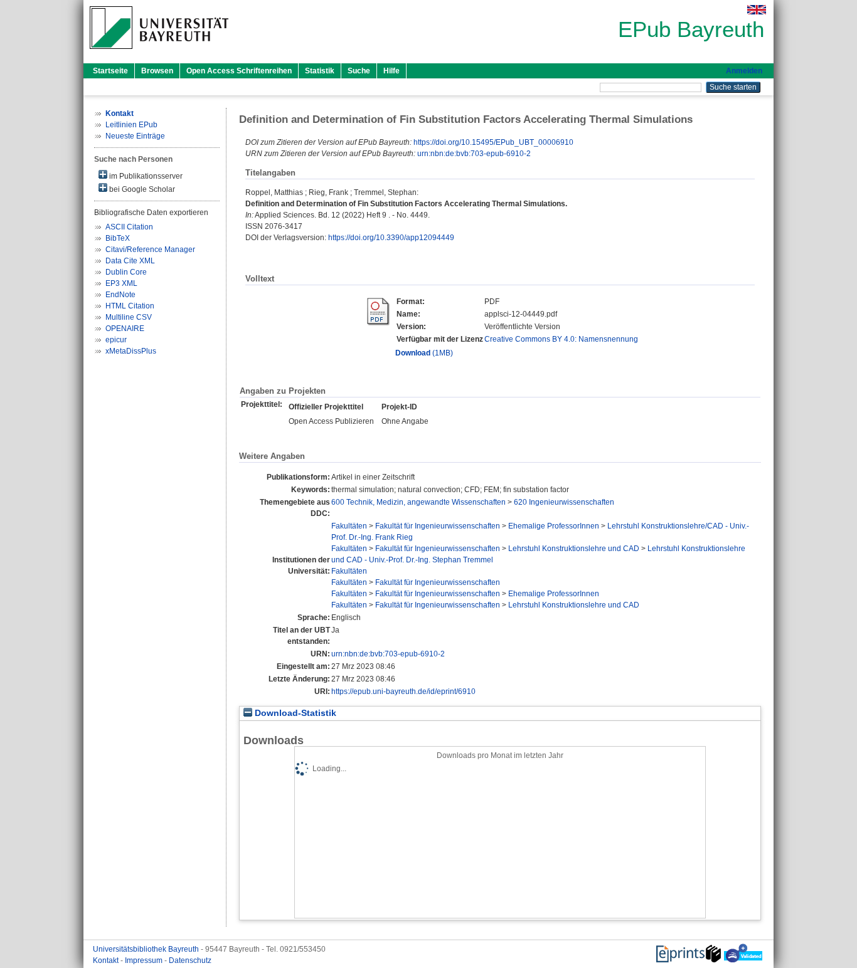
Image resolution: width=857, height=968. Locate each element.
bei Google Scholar (141, 189)
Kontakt (106, 960)
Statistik (319, 70)
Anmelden (744, 70)
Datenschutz (190, 960)
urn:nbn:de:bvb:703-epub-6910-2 (474, 153)
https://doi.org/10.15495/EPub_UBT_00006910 (493, 142)
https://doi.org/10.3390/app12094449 (391, 237)
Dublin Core (126, 272)
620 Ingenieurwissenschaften (564, 502)
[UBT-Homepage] (159, 52)
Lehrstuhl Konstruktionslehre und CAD (573, 548)
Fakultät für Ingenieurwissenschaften (437, 526)
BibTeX (117, 238)
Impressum (144, 960)
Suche (359, 70)
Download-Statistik (294, 713)
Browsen (157, 70)
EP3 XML (121, 283)
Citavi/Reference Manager (150, 249)
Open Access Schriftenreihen (239, 70)
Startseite (110, 70)
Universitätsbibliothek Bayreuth (147, 949)
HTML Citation (129, 306)
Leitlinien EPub (131, 124)
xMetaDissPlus (130, 351)
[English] (756, 9)
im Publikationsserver (145, 176)
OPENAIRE (124, 328)
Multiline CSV (128, 317)
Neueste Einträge (135, 136)
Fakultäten (349, 526)
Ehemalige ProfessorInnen (553, 526)
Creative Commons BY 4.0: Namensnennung (561, 339)
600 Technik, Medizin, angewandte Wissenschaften (418, 502)
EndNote (120, 294)
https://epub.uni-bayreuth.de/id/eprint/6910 (403, 691)
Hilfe (391, 70)
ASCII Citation (129, 227)
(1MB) (424, 353)
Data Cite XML (130, 260)
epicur (116, 339)
